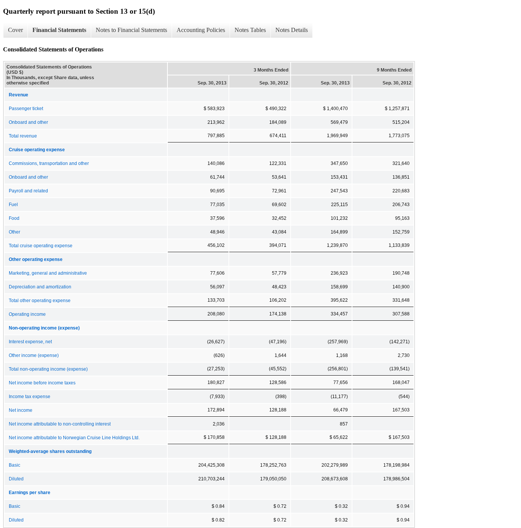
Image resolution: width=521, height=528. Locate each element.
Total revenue (23, 136)
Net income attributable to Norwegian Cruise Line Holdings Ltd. (74, 437)
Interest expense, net (30, 341)
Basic (14, 465)
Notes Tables (250, 30)
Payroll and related (28, 191)
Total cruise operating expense (40, 245)
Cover (15, 30)
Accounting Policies (201, 30)
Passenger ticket (26, 108)
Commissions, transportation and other (49, 163)
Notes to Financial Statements (131, 30)
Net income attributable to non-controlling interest (60, 424)
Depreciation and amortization (40, 287)
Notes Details (291, 30)
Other (14, 232)
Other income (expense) (34, 355)
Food (14, 218)
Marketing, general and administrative (48, 273)
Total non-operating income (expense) (48, 369)
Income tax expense (29, 396)
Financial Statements (59, 30)
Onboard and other (28, 122)
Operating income (27, 314)
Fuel (13, 204)
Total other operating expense (40, 300)
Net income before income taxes (42, 383)
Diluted (16, 479)
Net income (20, 410)
